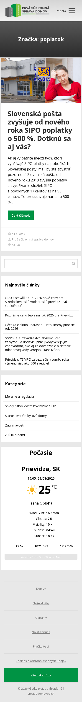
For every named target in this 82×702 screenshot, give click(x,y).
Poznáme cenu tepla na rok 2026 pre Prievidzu (39, 315)
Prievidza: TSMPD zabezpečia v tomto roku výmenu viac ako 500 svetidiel (37, 361)
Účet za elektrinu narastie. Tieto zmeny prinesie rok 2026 (40, 327)
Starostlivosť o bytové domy (26, 415)
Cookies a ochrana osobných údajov (41, 661)
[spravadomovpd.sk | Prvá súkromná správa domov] (27, 10)
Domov (41, 588)
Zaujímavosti (14, 425)
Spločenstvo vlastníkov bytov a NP (30, 406)
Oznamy (41, 618)
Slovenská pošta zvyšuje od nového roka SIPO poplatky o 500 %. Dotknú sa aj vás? (40, 130)
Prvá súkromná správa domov (33, 239)
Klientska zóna (41, 675)
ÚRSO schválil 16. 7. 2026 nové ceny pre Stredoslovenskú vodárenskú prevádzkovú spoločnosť (36, 302)
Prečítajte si (41, 646)
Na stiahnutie (41, 632)
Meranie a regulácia (19, 396)
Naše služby (41, 603)
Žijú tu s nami (15, 435)
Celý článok (20, 215)
